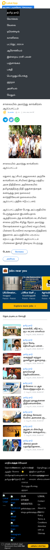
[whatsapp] (17, 121)
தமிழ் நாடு (13, 13)
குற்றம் (24, 490)
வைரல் (32, 479)
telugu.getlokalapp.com (31, 512)
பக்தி (31, 467)
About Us (42, 508)
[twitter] (12, 121)
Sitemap (41, 533)
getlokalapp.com (28, 509)
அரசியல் (41, 471)
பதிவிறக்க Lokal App (38, 546)
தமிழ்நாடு (9, 479)
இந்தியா (33, 471)
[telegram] (6, 121)
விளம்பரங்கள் (43, 479)
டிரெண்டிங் (17, 475)
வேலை (15, 471)
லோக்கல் (16, 467)
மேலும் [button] (11, 95)
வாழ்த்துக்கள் (43, 475)
